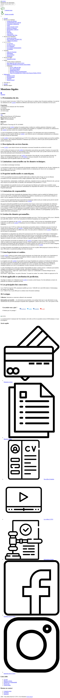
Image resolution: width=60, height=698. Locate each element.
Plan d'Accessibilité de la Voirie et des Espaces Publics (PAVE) (25, 73)
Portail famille (7, 685)
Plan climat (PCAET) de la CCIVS (15, 63)
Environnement (10, 77)
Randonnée (9, 56)
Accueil (6, 18)
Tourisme (9, 78)
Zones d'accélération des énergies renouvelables (18, 64)
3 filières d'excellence (12, 40)
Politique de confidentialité (10, 682)
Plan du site (6, 683)
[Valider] (2, 6)
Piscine (8, 31)
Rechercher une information (7, 2)
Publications (10, 53)
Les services (10, 43)
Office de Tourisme (11, 52)
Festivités (9, 32)
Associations (10, 33)
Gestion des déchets (12, 21)
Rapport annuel (10, 80)
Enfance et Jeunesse (12, 28)
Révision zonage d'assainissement (18, 71)
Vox (2, 115)
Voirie (8, 25)
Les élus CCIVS (11, 45)
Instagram (6, 694)
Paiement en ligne (11, 59)
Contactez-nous (7, 691)
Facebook (6, 692)
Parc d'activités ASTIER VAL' (14, 39)
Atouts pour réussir (11, 38)
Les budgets (10, 49)
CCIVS (14, 102)
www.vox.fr (30, 696)
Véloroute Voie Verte (12, 35)
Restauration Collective (12, 29)
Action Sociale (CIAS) (12, 26)
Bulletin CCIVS (11, 75)
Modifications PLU (15, 70)
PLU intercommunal (15, 68)
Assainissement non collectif (14, 22)
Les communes (10, 46)
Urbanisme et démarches (13, 24)
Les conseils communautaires (14, 47)
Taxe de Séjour (10, 54)
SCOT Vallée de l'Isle (15, 67)
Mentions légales (8, 681)
